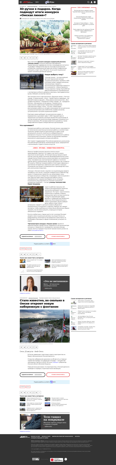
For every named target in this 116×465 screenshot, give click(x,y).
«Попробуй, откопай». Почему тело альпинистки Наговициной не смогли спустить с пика (86, 328)
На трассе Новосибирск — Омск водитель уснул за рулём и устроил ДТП (83, 24)
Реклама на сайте (35, 436)
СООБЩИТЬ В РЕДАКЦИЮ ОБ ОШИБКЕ (39, 437)
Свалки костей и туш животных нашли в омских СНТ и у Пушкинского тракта (83, 37)
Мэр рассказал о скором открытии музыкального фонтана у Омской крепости (60, 399)
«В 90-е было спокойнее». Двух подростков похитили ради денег (86, 301)
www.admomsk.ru (37, 230)
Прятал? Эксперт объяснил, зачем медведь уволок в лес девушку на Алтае (86, 323)
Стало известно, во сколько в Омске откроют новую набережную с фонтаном (83, 31)
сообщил (55, 362)
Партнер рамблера (44, 459)
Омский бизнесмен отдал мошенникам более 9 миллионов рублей (83, 18)
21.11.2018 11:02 (23, 6)
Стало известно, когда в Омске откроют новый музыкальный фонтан (34, 404)
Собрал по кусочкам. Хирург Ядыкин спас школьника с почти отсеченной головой (87, 47)
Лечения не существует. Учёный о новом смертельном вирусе (86, 62)
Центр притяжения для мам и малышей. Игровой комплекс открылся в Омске (59, 261)
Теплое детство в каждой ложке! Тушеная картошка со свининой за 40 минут (84, 12)
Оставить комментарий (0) (58, 236)
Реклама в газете (46, 436)
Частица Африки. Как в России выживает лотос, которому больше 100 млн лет (86, 317)
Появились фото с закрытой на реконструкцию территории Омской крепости (34, 409)
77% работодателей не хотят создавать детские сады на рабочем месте (34, 266)
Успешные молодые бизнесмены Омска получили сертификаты (35, 270)
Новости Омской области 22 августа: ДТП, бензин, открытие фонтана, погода (34, 399)
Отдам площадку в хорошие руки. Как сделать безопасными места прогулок (60, 266)
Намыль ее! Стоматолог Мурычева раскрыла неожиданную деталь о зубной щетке (86, 307)
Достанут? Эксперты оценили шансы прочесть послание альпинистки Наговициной (87, 57)
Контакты (77, 436)
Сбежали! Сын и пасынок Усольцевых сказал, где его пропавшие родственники (87, 312)
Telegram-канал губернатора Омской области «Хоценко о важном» (36, 343)
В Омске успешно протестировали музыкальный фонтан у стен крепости (59, 404)
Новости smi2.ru (25, 293)
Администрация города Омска (57, 54)
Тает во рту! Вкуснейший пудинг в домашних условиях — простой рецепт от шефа (86, 73)
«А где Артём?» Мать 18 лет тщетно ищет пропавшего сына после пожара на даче (86, 52)
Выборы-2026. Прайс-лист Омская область (62, 436)
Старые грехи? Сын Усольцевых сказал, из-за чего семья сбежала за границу (86, 68)
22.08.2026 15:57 (23, 298)
